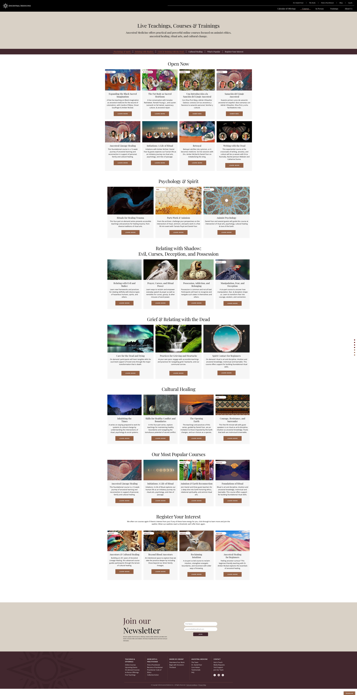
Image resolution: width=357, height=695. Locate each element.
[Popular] (354, 352)
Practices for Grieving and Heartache (178, 355)
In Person (320, 9)
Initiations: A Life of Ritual (160, 145)
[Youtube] (219, 675)
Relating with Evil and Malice (124, 284)
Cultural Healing (196, 51)
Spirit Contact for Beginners (226, 355)
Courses (305, 9)
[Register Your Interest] (354, 355)
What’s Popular (213, 51)
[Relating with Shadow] (354, 345)
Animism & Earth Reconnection (196, 483)
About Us (348, 9)
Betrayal (197, 145)
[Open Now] (354, 340)
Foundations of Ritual (232, 483)
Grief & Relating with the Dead (171, 51)
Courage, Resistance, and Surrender (232, 420)
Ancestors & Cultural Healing (124, 554)
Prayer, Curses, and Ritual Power (160, 284)
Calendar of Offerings (286, 9)
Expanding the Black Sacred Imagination (123, 95)
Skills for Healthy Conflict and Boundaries (160, 420)
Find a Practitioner (327, 3)
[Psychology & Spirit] (354, 342)
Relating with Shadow (144, 51)
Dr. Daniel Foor (298, 3)
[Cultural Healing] (354, 350)
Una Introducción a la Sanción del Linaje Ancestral (197, 95)
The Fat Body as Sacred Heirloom (160, 95)
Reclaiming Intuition (196, 556)
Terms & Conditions (191, 685)
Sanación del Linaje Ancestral (234, 95)
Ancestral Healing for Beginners (232, 556)
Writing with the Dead (234, 145)
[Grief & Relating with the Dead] (354, 347)
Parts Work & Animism (178, 217)
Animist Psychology (226, 217)
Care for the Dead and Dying (130, 355)
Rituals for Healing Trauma (130, 217)
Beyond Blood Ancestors (160, 554)
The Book (312, 3)
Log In (350, 3)
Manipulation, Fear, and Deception (232, 284)
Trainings (334, 9)
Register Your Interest (234, 51)
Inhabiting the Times (124, 420)
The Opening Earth (196, 420)
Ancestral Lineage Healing (123, 145)
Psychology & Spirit (122, 51)
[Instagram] (223, 675)
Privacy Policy (202, 685)
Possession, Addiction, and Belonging (196, 284)
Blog (341, 3)
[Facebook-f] (215, 675)
